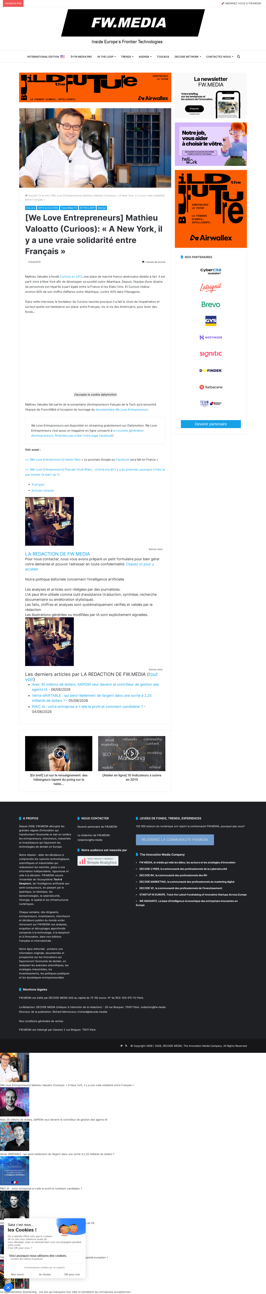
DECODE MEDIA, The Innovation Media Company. (193, 1045)
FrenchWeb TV (69, 207)
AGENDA (144, 56)
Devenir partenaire (211, 424)
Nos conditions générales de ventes (41, 1021)
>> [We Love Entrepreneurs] (45, 459)
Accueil (32, 195)
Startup (102, 207)
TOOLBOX (163, 56)
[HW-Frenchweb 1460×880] (211, 164)
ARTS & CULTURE (48, 207)
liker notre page (88, 435)
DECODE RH (146, 875)
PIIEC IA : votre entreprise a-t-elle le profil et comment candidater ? (87, 707)
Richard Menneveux (65, 1011)
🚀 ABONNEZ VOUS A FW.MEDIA (241, 3)
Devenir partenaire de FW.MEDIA (97, 826)
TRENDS (126, 56)
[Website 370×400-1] (211, 246)
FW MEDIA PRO (82, 56)
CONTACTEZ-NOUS (218, 56)
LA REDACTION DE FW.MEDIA (57, 554)
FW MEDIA (145, 862)
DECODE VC (146, 888)
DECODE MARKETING (152, 881)
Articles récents (43, 490)
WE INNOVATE (148, 901)
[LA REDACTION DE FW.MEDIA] (49, 544)
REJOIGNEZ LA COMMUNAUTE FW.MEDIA (175, 840)
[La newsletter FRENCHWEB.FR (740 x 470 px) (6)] (211, 117)
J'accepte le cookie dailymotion (95, 394)
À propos (38, 484)
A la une (44, 195)
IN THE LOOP (105, 56)
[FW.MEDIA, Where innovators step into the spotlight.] (133, 28)
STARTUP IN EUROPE (152, 894)
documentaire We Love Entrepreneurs (122, 409)
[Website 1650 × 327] (95, 87)
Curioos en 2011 (71, 276)
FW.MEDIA (42, 826)
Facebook (106, 435)
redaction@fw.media (90, 839)
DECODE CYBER (149, 868)
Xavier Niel (72, 459)
